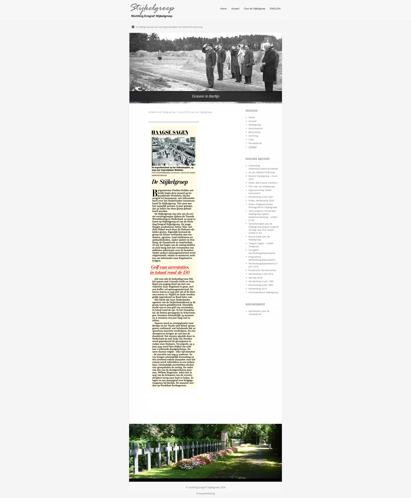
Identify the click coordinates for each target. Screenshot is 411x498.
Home (223, 8)
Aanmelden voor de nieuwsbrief (259, 313)
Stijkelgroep (255, 124)
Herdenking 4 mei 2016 (261, 273)
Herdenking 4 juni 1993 (261, 281)
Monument (254, 132)
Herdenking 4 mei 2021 (261, 196)
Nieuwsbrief (255, 143)
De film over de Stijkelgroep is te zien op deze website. (161, 26)
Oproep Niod (255, 277)
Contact (253, 146)
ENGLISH (275, 8)
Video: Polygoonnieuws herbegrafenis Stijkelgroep (263, 206)
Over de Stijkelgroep (254, 8)
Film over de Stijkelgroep (262, 186)
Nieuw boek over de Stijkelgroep (259, 238)
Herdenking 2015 (258, 288)
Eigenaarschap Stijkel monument (260, 192)
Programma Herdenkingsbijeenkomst (262, 258)
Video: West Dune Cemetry (263, 182)
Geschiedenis (256, 128)
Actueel (235, 8)
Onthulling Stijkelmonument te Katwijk (263, 167)
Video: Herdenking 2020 (261, 200)
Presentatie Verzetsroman (262, 270)
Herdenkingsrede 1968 (261, 284)
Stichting (253, 135)
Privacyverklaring (206, 493)
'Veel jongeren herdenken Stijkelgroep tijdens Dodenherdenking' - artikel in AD (263, 215)
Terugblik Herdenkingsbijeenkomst (262, 252)
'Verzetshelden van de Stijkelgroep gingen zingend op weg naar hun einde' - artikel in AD (264, 228)
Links (251, 139)
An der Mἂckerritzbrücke (262, 172)
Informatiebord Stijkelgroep (263, 292)
